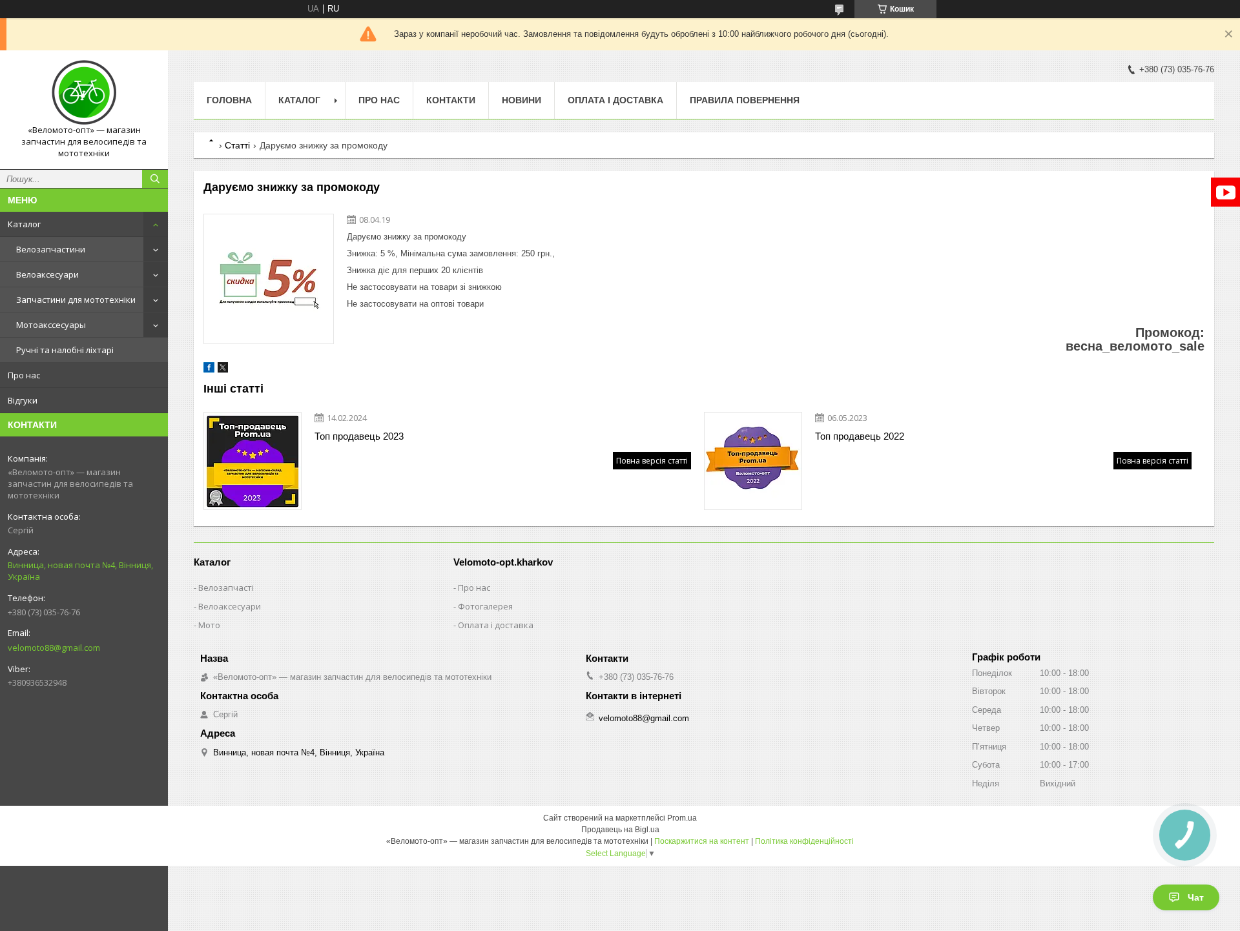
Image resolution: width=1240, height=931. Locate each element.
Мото (209, 625)
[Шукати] (155, 179)
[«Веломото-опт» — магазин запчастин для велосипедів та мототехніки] (84, 92)
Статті (237, 145)
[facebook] (208, 369)
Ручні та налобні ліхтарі (65, 350)
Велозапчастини (50, 249)
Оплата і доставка (615, 100)
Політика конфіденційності (804, 841)
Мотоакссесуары (51, 325)
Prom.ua (682, 818)
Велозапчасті (226, 587)
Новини (521, 100)
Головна (229, 100)
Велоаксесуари (47, 274)
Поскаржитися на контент (701, 841)
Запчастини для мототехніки (76, 299)
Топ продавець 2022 (859, 436)
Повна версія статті (652, 460)
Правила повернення (745, 100)
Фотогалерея (485, 606)
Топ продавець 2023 (359, 436)
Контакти (450, 100)
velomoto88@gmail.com (54, 647)
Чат (1196, 897)
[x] (223, 369)
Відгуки (22, 400)
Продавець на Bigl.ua (620, 829)
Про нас (24, 375)
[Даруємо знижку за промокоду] (268, 279)
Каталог (24, 224)
